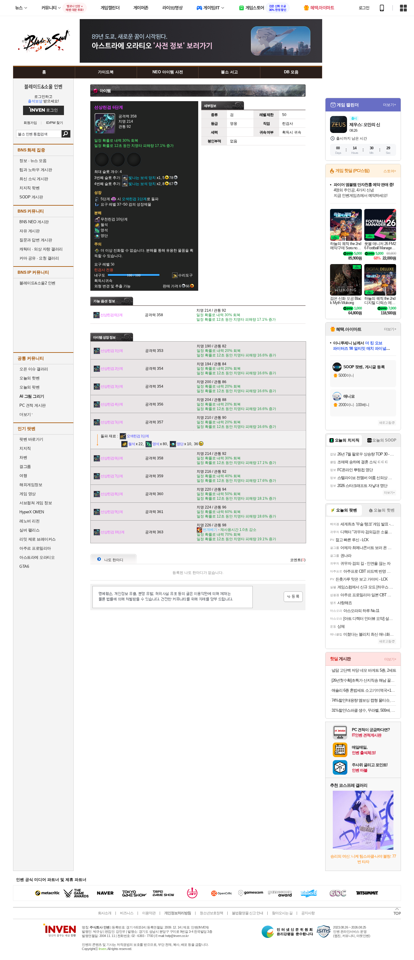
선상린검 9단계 (112, 512)
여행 (23, 476)
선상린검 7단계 (112, 476)
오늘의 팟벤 (29, 387)
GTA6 (24, 566)
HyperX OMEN (31, 512)
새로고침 (385, 422)
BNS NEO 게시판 (34, 222)
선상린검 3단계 (112, 386)
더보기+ (389, 105)
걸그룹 (25, 466)
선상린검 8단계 (112, 494)
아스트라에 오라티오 (37, 557)
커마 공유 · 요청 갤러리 (39, 258)
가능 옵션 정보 (104, 301)
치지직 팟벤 (29, 188)
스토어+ (389, 171)
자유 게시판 (29, 231)
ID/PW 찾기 (54, 122)
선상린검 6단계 (111, 315)
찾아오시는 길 (282, 913)
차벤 (23, 457)
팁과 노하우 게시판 (35, 170)
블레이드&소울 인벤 (43, 86)
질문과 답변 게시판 (35, 240)
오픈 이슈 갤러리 (33, 369)
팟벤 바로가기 (31, 439)
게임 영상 (27, 494)
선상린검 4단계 (112, 404)
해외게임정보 (30, 485)
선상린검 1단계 (112, 351)
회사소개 (104, 913)
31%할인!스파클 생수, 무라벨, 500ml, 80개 (364, 710)
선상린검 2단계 (112, 368)
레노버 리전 (29, 521)
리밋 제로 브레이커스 (37, 539)
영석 (155, 444)
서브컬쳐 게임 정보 (35, 503)
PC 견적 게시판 (32, 405)
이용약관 (148, 913)
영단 (180, 444)
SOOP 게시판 (31, 197)
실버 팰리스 (29, 530)
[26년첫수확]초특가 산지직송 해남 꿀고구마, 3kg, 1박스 (364, 680)
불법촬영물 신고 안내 (247, 913)
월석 (131, 444)
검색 (66, 133)
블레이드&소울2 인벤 (37, 283)
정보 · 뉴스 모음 (32, 161)
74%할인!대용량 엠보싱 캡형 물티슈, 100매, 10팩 (364, 700)
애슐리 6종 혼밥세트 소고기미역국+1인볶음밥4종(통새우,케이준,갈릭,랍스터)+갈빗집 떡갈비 (364, 690)
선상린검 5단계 (112, 422)
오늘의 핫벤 (29, 378)
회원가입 (30, 122)
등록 (293, 596)
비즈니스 (126, 913)
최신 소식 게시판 (33, 179)
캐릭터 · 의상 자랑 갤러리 (41, 249)
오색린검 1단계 (138, 436)
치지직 (25, 448)
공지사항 (308, 913)
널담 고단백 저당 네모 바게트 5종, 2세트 (364, 670)
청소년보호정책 (211, 913)
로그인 (364, 7)
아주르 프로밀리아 (35, 548)
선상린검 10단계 (112, 532)
